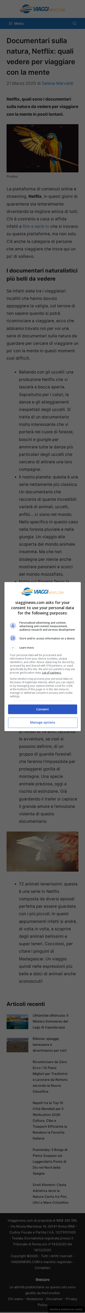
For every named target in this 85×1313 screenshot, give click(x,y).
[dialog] (42, 656)
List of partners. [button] (51, 672)
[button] (42, 648)
